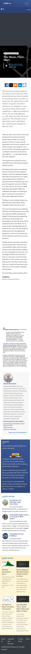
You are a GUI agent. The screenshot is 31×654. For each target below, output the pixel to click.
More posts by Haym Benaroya (17, 432)
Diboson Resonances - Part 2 (7, 572)
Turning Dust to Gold (16, 65)
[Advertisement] (15, 29)
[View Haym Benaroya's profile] (6, 66)
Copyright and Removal (11, 641)
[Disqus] (15, 303)
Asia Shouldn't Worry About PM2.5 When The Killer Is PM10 (22, 607)
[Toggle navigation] (26, 3)
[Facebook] (2, 9)
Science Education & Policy (11, 53)
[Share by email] (15, 85)
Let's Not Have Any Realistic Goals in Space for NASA (14, 424)
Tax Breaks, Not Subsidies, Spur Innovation (15, 502)
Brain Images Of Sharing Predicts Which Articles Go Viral (22, 573)
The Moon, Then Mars (9, 429)
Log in (28, 9)
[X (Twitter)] (3, 9)
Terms (28, 639)
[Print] (24, 85)
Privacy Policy (20, 640)
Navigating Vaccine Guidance (17, 535)
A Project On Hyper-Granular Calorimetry (8, 606)
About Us (3, 640)
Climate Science (8, 427)
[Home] (7, 3)
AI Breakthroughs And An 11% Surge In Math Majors (19, 517)
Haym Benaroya (15, 64)
